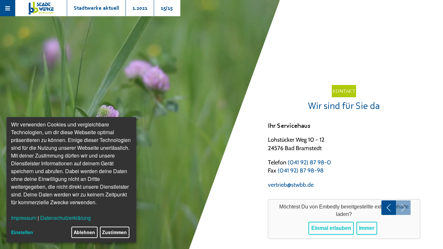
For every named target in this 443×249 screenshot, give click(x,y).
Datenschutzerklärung (65, 217)
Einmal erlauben (331, 228)
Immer (366, 228)
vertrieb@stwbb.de (291, 184)
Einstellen (22, 232)
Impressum (23, 217)
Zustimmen (114, 232)
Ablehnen (84, 232)
